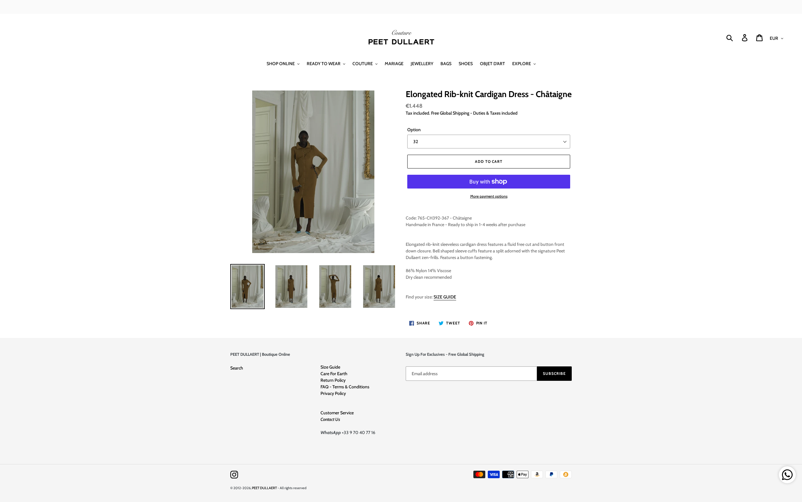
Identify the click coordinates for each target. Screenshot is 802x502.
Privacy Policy (333, 393)
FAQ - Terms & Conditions (344, 387)
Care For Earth (333, 373)
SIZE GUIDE (445, 297)
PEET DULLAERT (264, 488)
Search (236, 368)
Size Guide (330, 367)
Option (414, 129)
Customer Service (337, 413)
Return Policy (333, 380)
